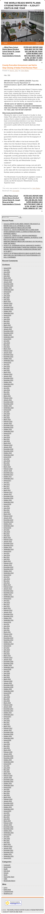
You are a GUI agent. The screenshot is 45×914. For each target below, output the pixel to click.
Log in (5, 887)
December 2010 (8, 638)
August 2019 (7, 433)
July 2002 (6, 836)
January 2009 (8, 683)
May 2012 (7, 604)
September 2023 (9, 337)
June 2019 (7, 437)
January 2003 (8, 825)
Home (5, 43)
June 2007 (7, 720)
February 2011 (8, 634)
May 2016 (7, 510)
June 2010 (7, 649)
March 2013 (7, 585)
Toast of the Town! (9, 877)
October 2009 (8, 665)
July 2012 (6, 600)
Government (7, 867)
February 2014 (8, 563)
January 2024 (8, 329)
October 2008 (8, 689)
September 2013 (9, 573)
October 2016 (8, 500)
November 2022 (8, 356)
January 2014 (8, 565)
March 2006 (7, 750)
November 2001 (8, 852)
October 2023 (8, 335)
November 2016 (8, 498)
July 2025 (6, 293)
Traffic (5, 879)
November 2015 (8, 522)
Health (6, 869)
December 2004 (8, 779)
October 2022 (8, 358)
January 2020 (8, 423)
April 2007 (7, 724)
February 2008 (8, 705)
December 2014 (8, 543)
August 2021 (7, 386)
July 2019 (6, 435)
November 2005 (8, 758)
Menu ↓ (38, 43)
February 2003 (8, 823)
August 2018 (7, 457)
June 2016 (7, 508)
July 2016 (6, 506)
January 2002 (8, 848)
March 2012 (7, 608)
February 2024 (8, 327)
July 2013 (6, 577)
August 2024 (7, 315)
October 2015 (8, 524)
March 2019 (7, 443)
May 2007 (7, 722)
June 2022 (7, 366)
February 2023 (8, 350)
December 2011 (8, 614)
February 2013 (8, 587)
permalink (15, 191)
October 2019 (8, 429)
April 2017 (7, 488)
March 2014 (7, 561)
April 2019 (7, 441)
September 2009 (9, 667)
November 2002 (8, 829)
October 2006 (8, 736)
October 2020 (8, 406)
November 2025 (8, 286)
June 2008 (7, 697)
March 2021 (7, 396)
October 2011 (8, 618)
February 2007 (8, 728)
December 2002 (8, 827)
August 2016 (7, 504)
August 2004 (7, 787)
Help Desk (7, 871)
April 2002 (7, 842)
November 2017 (8, 474)
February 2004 (8, 799)
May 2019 (7, 439)
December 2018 (8, 449)
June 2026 (7, 272)
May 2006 (7, 746)
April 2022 (7, 370)
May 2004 (7, 793)
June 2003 (7, 815)
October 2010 (8, 642)
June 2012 (7, 602)
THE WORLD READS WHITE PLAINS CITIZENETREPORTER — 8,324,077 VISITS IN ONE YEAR (22, 5)
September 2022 (9, 360)
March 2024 (7, 325)
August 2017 (7, 480)
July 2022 (6, 364)
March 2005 (7, 773)
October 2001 (8, 854)
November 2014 (8, 545)
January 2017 (8, 494)
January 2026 (8, 282)
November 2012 (8, 592)
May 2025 (7, 297)
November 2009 (8, 663)
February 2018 (8, 469)
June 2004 (7, 791)
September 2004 (9, 785)
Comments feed (8, 891)
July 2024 (6, 317)
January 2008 (8, 707)
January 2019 (8, 447)
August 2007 (7, 716)
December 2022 (8, 354)
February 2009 (8, 681)
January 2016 (8, 518)
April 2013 (7, 583)
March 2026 (7, 278)
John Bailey (25, 70)
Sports (5, 875)
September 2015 (9, 526)
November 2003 (8, 805)
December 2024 (8, 307)
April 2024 (7, 323)
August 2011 (7, 622)
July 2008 (6, 695)
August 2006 (7, 740)
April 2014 (7, 559)
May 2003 (7, 817)
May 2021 (7, 392)
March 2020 (7, 419)
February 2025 (8, 303)
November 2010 (8, 640)
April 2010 (7, 653)
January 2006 (8, 754)
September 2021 (9, 384)
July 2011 (6, 624)
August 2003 (7, 811)
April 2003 (7, 819)
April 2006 (7, 748)
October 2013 (8, 571)
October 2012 (8, 594)
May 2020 (7, 415)
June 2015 (7, 531)
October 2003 (8, 807)
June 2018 (7, 461)
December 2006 (8, 732)
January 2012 (8, 612)
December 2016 (8, 496)
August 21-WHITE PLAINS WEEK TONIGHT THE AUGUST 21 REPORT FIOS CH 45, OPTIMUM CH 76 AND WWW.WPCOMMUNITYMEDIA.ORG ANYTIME (22, 226)
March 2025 (7, 301)
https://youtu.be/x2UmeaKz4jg (12, 113)
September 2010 (9, 644)
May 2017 (7, 486)
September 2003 (9, 809)
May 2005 (7, 770)
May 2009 (7, 675)
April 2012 (7, 606)
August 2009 (7, 669)
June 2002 (7, 838)
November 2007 (8, 710)
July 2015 (6, 529)
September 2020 (9, 408)
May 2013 (7, 581)
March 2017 (7, 490)
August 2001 (7, 858)
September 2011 (8, 620)
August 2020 (7, 409)
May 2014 (7, 557)
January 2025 (8, 305)
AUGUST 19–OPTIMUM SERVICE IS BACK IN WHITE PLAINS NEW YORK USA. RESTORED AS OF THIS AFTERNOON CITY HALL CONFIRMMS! (22, 255)
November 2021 (8, 380)
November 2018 (8, 451)
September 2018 (9, 455)
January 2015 (8, 541)
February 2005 (8, 775)
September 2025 (9, 289)
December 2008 (8, 685)
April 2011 (7, 630)
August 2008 (7, 693)
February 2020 (8, 421)
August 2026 (7, 268)
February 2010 (8, 657)
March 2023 (7, 349)
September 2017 (9, 478)
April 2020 (7, 417)
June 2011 (7, 626)
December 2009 (8, 661)
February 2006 (8, 752)
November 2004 (8, 781)
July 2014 (6, 553)
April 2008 (7, 701)
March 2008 (7, 703)
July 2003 (6, 813)
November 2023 (8, 333)
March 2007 (7, 726)
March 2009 (7, 679)
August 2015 (7, 528)
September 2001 (9, 856)
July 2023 (6, 341)
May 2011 (6, 628)
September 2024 (9, 313)
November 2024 (8, 309)
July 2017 (6, 482)
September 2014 (9, 549)
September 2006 (9, 738)
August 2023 (7, 339)
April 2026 (7, 276)
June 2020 (7, 413)
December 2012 (8, 590)
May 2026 (7, 274)
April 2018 (7, 465)
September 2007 (9, 714)
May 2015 (7, 533)
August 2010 (7, 646)
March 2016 (7, 514)
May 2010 (7, 651)
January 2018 (8, 470)
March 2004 (7, 797)
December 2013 (8, 567)
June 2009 (7, 673)
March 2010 (7, 655)
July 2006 (6, 742)
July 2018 (6, 459)
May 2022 (7, 368)
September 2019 (9, 431)
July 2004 (6, 789)
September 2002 (9, 832)
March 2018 (7, 467)
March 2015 (7, 537)
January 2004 (8, 801)
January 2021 (8, 400)
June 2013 (7, 579)
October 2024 (8, 311)
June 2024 (7, 319)
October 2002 (8, 830)
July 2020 (6, 411)
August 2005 (7, 764)
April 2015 (7, 535)
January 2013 (8, 589)
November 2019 (8, 427)
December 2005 (8, 756)
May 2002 (7, 840)
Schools (6, 873)
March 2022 (7, 372)
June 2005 (7, 768)
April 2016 (7, 512)
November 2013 (8, 569)
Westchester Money (9, 881)
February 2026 (8, 280)
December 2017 (8, 472)
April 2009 (7, 677)
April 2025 (7, 299)
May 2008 (7, 699)
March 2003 (7, 821)
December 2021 (8, 378)
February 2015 (8, 539)
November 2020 (8, 404)
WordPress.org (8, 893)
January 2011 (8, 636)
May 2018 (7, 463)
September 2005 (9, 762)
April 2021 (7, 394)
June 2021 (7, 390)
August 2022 (7, 362)
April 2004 (7, 795)
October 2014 (8, 547)
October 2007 (8, 712)
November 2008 (8, 687)
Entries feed (7, 889)
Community (7, 865)
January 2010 (8, 659)
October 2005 (8, 760)
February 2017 (8, 492)
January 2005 (8, 777)
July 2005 (6, 766)
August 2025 (7, 291)
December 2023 (8, 331)
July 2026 (6, 270)
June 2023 (7, 343)
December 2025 (8, 284)
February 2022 (8, 374)
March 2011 (7, 632)
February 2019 (8, 445)
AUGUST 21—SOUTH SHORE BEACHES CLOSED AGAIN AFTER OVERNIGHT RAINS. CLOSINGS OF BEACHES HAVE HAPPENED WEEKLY (22, 231)
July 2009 (6, 671)
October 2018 (8, 453)
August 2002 (7, 834)
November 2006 (8, 734)
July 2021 (6, 388)
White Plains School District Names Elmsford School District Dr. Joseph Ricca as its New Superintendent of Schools (11, 51)
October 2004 (8, 783)
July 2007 (6, 718)
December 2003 (8, 803)
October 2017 (8, 476)
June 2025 (7, 295)
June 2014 (7, 555)
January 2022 (8, 376)
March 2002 (7, 844)
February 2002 (8, 846)
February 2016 (8, 516)
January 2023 (8, 352)
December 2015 (8, 520)
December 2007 (8, 709)
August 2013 (7, 575)
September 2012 (9, 596)
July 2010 (6, 648)
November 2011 (8, 616)
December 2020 (8, 402)
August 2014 (7, 551)
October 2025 (8, 288)
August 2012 (7, 598)
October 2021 (8, 382)
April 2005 (7, 771)
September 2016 (9, 502)
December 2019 (8, 425)
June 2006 (7, 744)
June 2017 (7, 484)
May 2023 (7, 345)
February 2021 (8, 398)
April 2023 (7, 347)
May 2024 (7, 321)
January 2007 (8, 730)
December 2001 (8, 850)
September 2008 (9, 691)
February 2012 (8, 610)
